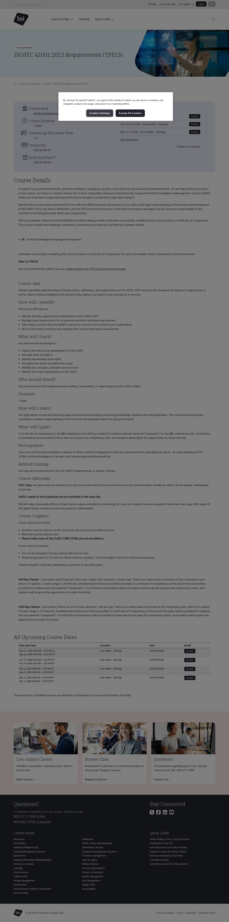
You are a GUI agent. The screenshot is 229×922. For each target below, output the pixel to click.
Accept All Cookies (130, 113)
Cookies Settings (99, 113)
